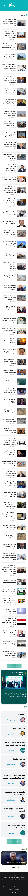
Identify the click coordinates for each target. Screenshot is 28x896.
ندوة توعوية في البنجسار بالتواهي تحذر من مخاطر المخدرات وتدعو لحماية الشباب (9, 390)
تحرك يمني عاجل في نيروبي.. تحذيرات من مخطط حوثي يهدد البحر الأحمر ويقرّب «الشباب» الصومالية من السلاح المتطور (9, 441)
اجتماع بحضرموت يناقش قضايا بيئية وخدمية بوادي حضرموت (9, 178)
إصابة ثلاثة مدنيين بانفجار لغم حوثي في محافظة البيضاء (9, 411)
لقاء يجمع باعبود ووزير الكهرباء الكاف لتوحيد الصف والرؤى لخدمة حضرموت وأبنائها (9, 90)
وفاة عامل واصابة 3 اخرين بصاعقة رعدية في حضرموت (10, 610)
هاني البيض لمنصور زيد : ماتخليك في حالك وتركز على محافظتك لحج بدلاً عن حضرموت (10, 308)
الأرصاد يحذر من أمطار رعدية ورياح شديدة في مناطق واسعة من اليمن (9, 277)
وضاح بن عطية (11, 720)
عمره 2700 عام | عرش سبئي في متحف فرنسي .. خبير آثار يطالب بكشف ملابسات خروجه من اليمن (9, 515)
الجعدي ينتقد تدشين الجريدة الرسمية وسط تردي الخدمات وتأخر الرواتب (10, 287)
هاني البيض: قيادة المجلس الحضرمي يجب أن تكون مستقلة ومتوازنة (9, 401)
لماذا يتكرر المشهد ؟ (19, 758)
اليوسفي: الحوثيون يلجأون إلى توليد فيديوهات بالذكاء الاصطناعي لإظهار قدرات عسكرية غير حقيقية (9, 244)
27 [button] (11, 701)
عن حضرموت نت (21, 886)
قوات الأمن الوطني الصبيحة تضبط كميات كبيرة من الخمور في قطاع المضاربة (9, 297)
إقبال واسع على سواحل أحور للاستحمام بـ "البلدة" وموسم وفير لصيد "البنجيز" (10, 113)
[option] (14, 687)
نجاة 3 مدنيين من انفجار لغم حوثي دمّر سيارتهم (10, 536)
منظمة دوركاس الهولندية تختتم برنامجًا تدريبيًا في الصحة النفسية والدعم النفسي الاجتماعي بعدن (9, 265)
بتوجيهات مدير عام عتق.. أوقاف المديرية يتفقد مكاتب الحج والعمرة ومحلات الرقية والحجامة (9, 45)
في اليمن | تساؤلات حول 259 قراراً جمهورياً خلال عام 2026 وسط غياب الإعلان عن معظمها (9, 600)
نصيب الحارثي (11, 800)
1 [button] (18, 867)
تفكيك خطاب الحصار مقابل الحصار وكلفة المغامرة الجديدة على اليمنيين (14, 776)
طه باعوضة (11, 816)
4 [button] (14, 867)
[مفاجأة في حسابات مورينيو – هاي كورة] (14, 858)
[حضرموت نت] (14, 5)
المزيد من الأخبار (14, 666)
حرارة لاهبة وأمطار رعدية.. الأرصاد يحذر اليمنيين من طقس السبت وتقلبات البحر (9, 340)
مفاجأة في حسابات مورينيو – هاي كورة (16, 862)
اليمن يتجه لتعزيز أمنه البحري (10, 380)
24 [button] (15, 701)
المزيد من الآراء (14, 841)
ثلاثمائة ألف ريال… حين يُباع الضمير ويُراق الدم (14, 809)
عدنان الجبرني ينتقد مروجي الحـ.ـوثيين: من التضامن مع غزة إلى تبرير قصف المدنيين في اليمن (9, 201)
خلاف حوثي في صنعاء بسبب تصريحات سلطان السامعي (9, 371)
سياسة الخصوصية (13, 886)
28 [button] (10, 701)
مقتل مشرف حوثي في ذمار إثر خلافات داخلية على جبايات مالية (9, 590)
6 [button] (12, 867)
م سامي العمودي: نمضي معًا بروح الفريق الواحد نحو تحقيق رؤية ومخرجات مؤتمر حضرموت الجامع (9, 556)
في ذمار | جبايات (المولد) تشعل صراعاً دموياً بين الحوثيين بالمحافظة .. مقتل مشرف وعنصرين (9, 654)
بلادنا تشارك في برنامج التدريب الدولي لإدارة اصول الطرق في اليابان (9, 643)
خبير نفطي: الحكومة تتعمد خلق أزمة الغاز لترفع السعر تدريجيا (9, 222)
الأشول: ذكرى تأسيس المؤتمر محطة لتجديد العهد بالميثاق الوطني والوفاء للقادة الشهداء (9, 351)
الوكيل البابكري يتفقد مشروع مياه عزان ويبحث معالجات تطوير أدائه (10, 430)
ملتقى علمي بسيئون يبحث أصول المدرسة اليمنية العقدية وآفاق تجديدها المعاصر (9, 213)
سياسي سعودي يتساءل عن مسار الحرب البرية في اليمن (10, 254)
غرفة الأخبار (11, 750)
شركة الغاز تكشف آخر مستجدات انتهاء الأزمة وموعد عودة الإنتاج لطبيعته (9, 463)
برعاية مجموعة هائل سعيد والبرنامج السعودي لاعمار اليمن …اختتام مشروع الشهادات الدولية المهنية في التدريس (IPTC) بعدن (15, 694)
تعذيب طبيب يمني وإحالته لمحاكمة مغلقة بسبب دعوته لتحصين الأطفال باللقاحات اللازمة (10, 145)
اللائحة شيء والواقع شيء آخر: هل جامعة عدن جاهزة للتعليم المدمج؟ (15, 743)
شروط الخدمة (16, 889)
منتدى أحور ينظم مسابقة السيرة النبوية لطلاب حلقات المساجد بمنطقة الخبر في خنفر (9, 232)
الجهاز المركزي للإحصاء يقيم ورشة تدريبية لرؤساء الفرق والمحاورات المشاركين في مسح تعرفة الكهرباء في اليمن (9, 189)
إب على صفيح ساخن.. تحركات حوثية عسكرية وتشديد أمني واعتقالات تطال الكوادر (9, 504)
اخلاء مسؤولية (6, 886)
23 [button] (16, 701)
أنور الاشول (11, 734)
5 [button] (13, 867)
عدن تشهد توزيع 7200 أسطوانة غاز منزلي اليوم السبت (9, 420)
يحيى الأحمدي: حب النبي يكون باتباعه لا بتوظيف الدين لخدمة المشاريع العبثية (9, 483)
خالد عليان (11, 783)
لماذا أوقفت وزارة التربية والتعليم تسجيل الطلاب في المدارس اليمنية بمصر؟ (10, 56)
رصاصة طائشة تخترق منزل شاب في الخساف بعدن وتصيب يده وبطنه (9, 320)
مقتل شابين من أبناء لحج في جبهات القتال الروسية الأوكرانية (9, 581)
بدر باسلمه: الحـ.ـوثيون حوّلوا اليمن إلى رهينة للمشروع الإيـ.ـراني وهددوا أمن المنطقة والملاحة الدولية (9, 79)
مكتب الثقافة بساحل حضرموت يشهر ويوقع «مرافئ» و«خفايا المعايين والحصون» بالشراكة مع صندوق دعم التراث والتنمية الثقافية (9, 569)
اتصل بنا (10, 889)
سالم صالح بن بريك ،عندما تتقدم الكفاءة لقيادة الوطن (15, 793)
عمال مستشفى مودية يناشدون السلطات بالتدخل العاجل (9, 526)
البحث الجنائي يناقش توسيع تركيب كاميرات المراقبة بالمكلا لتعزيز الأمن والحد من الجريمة (9, 494)
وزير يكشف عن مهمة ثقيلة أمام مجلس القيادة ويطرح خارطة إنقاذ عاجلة (9, 330)
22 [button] (17, 701)
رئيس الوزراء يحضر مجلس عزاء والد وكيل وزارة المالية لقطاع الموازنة (9, 632)
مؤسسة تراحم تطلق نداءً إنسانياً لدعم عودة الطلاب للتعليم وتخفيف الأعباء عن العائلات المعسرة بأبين (9, 67)
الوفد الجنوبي (21, 714)
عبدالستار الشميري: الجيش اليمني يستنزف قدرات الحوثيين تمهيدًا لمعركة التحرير (9, 452)
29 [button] (9, 701)
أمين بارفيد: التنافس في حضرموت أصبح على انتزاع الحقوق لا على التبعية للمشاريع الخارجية (9, 102)
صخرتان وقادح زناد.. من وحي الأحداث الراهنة (16, 826)
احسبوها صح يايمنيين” (18, 728)
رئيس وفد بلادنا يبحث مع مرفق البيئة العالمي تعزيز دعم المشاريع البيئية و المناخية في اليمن (9, 22)
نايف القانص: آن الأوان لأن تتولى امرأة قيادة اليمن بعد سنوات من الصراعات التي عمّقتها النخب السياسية (10, 167)
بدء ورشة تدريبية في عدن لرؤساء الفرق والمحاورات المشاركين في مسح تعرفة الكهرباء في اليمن (10, 34)
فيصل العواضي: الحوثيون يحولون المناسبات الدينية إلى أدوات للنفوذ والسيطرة (10, 473)
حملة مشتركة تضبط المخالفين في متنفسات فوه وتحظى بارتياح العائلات (9, 156)
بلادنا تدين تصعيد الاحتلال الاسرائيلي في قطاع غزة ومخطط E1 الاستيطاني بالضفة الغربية (9, 621)
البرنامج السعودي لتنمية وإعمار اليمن (18, 673)
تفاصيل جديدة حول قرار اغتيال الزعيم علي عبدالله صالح (9, 545)
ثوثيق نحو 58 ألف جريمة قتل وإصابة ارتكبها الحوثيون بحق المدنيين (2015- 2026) (9, 123)
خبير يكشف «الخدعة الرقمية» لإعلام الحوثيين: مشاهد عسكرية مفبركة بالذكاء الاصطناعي (9, 134)
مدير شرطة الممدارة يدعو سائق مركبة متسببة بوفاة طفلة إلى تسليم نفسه (9, 361)
